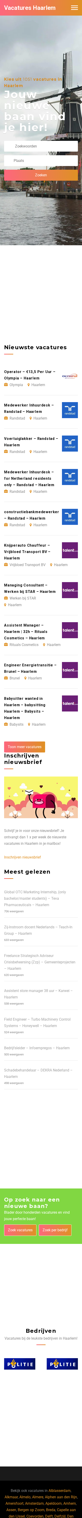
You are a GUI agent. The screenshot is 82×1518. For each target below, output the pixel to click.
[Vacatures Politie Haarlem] (19, 1364)
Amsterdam (34, 1503)
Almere (37, 1497)
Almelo (25, 1497)
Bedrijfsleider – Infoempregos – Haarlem (37, 1048)
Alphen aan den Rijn (61, 1497)
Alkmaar (11, 1497)
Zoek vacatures (20, 1230)
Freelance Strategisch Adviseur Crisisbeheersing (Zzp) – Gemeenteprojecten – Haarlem (39, 962)
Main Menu (74, 7)
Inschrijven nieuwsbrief (22, 857)
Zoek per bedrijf (55, 1230)
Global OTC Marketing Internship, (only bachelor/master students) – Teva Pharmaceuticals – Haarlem (35, 898)
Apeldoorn (53, 1503)
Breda (50, 1510)
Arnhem (69, 1503)
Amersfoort (14, 1503)
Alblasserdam (60, 1490)
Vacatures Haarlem (30, 8)
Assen (11, 1510)
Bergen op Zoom (31, 1510)
